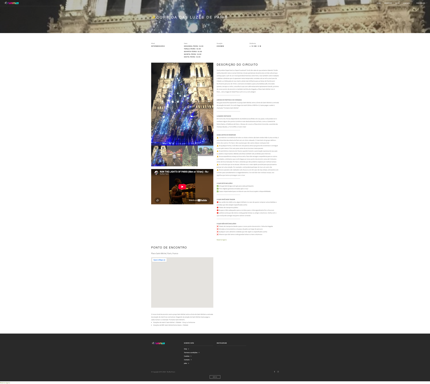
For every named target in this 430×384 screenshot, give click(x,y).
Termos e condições (190, 352)
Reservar (388, 3)
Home (379, 3)
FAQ (185, 349)
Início (215, 377)
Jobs (185, 363)
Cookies (186, 356)
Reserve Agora (222, 240)
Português (420, 3)
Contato (406, 3)
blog (398, 3)
